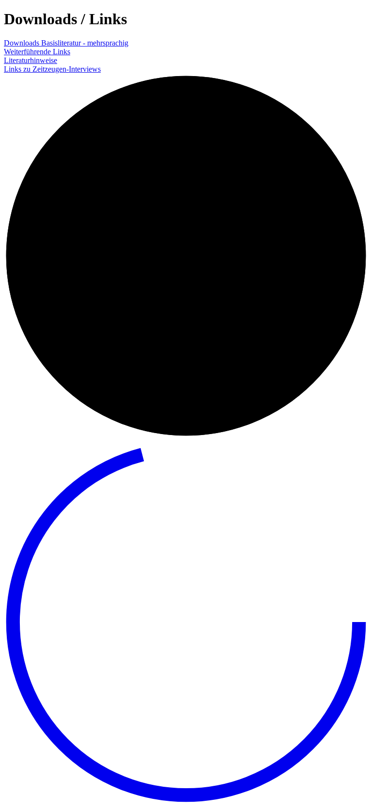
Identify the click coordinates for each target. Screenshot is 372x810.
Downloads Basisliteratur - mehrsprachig (66, 43)
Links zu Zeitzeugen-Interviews (52, 69)
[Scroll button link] (186, 801)
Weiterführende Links (37, 51)
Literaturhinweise (30, 60)
